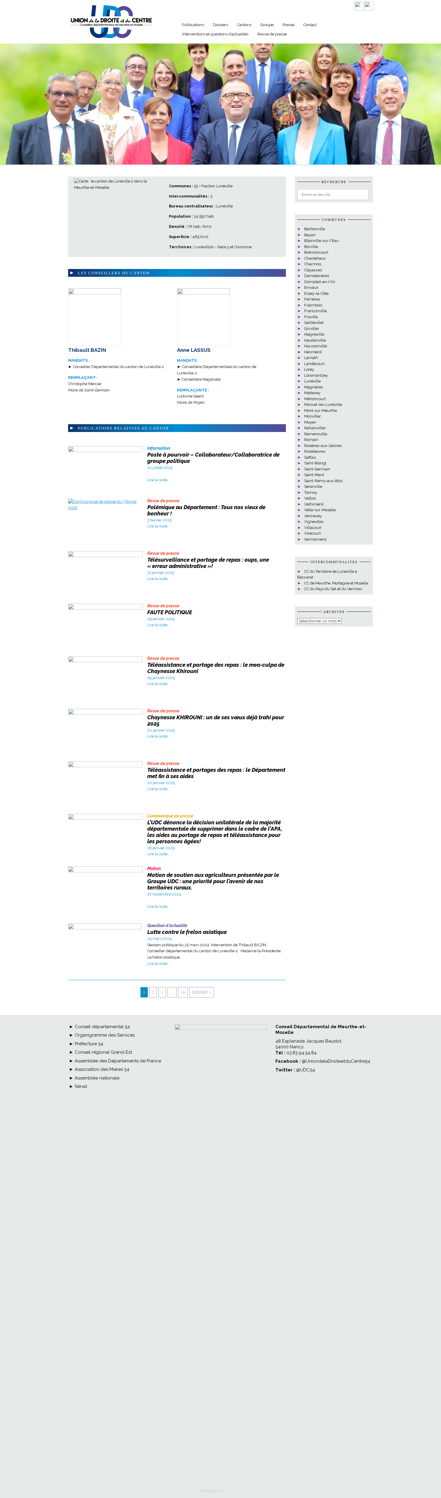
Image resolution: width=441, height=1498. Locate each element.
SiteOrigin (232, 1490)
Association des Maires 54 (101, 1069)
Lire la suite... (158, 480)
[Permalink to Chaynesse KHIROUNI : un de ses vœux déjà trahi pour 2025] (105, 713)
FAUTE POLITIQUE (169, 612)
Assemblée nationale (96, 1078)
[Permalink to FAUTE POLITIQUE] (105, 608)
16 (183, 992)
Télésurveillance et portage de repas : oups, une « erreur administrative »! (208, 563)
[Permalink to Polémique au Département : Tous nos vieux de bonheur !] (105, 507)
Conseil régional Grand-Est (103, 1052)
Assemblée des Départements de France (117, 1061)
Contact (310, 25)
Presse (288, 25)
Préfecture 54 (88, 1043)
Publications (193, 25)
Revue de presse (272, 34)
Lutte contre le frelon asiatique (187, 932)
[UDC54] (111, 39)
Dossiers (220, 25)
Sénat (80, 1086)
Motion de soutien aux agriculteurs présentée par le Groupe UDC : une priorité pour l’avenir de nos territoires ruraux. (213, 881)
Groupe (267, 25)
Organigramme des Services (104, 1035)
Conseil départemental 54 (102, 1026)
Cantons (244, 25)
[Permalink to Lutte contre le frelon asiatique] (105, 928)
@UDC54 (305, 1070)
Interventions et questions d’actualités (215, 34)
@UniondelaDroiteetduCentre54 (336, 1061)
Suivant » (201, 992)
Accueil (169, 25)
